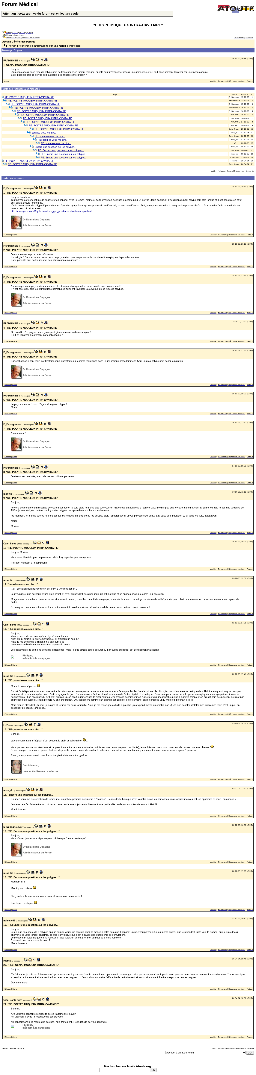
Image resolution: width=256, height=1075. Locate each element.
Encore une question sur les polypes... (55, 147)
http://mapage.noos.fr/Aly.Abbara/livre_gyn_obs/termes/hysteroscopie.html (51, 211)
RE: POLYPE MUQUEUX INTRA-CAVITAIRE (29, 97)
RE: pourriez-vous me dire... (50, 136)
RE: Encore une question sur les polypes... (61, 150)
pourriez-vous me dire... (44, 132)
